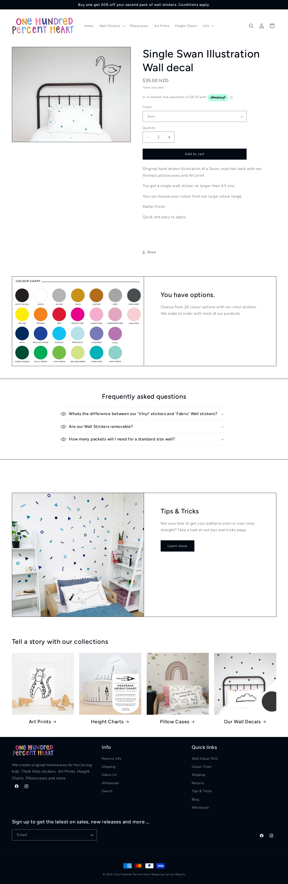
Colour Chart (202, 766)
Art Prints (40, 721)
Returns (198, 783)
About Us (109, 774)
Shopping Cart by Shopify (168, 874)
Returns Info (112, 758)
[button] (111, 26)
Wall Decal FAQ (205, 758)
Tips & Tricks (202, 791)
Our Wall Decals (242, 721)
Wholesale (110, 783)
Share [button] (151, 252)
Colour (147, 107)
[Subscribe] (91, 834)
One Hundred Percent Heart (133, 874)
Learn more (177, 545)
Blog (195, 799)
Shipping (108, 766)
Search (107, 791)
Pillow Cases (174, 721)
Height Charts (107, 721)
